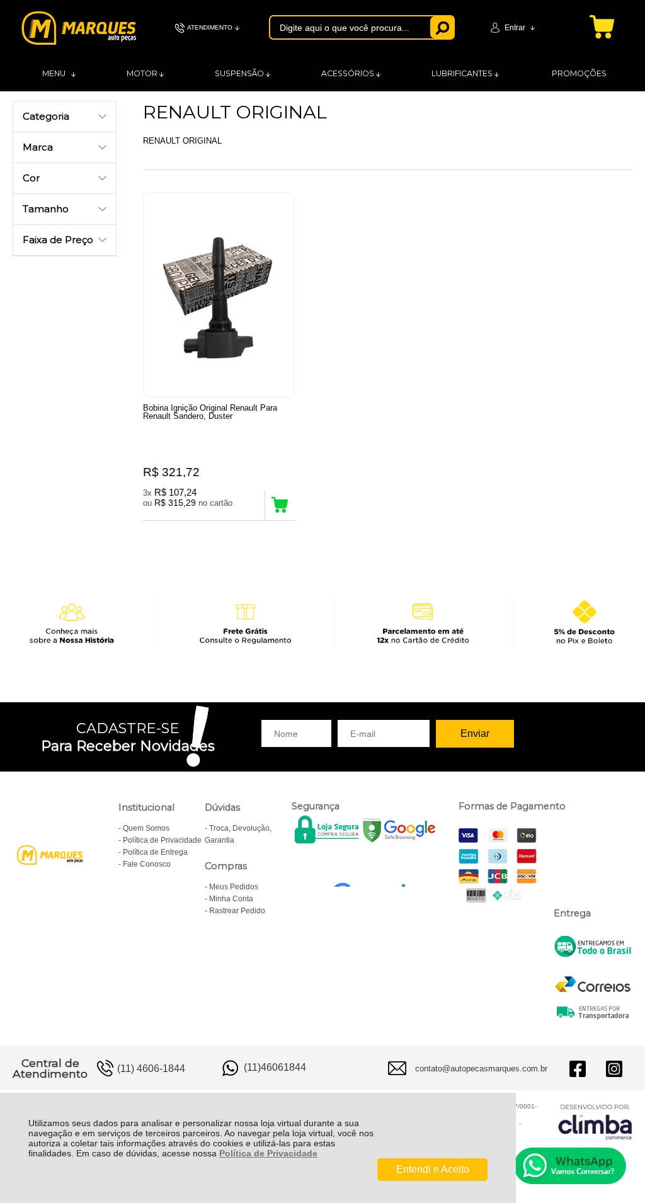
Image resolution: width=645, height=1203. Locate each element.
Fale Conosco (147, 864)
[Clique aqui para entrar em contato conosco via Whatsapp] (570, 1166)
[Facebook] (577, 1068)
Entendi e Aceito (432, 1169)
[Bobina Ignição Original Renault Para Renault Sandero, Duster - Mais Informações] (219, 295)
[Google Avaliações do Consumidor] (374, 870)
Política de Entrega (155, 852)
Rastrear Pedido (237, 910)
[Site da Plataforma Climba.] (595, 1121)
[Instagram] (614, 1068)
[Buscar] (442, 27)
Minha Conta (231, 898)
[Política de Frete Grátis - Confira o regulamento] (322, 622)
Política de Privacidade (268, 1153)
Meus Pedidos (233, 886)
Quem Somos (146, 828)
